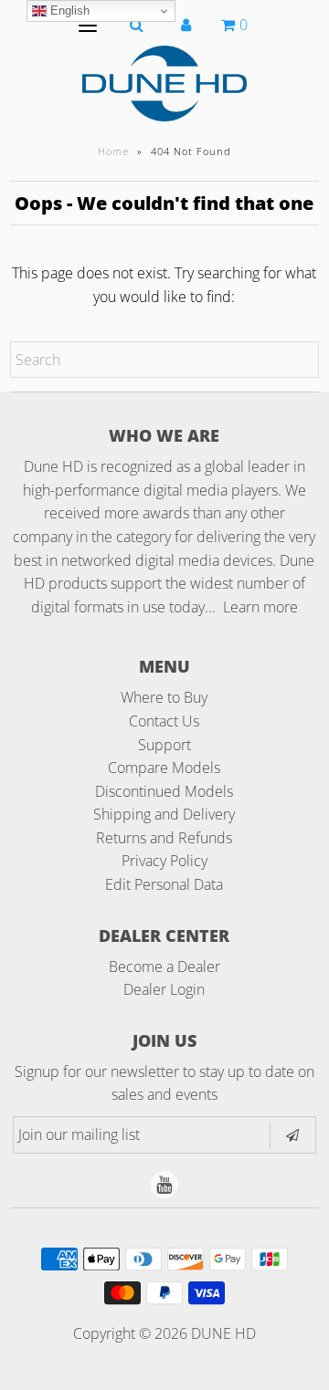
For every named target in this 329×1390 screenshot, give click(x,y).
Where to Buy (164, 697)
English (68, 10)
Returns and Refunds (164, 838)
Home (113, 151)
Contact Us (164, 721)
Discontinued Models (164, 791)
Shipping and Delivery (164, 814)
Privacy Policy (164, 861)
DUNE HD (223, 1333)
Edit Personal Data (164, 884)
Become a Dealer (164, 966)
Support (164, 745)
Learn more (260, 607)
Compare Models (164, 768)
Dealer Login (164, 989)
